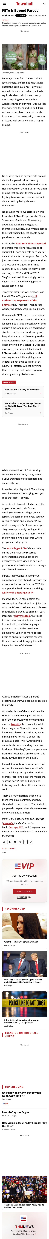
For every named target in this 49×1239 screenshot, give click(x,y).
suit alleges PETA (17, 548)
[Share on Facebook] (15, 842)
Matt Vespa (8, 985)
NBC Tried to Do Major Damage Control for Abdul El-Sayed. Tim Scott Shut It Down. (23, 981)
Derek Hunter (8, 15)
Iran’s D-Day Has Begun (15, 1112)
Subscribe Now (24, 897)
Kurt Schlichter (9, 945)
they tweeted (22, 615)
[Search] (44, 3)
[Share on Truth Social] (9, 842)
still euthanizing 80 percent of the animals (19, 300)
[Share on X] (4, 842)
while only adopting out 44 (17, 592)
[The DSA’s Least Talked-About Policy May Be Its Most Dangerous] (24, 1189)
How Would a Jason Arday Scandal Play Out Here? (24, 1124)
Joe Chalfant (8, 1026)
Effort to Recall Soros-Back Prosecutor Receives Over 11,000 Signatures (21, 1021)
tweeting (16, 724)
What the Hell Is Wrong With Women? (21, 941)
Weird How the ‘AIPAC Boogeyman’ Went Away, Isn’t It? (22, 1094)
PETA (4, 852)
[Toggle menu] (4, 3)
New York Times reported (31, 243)
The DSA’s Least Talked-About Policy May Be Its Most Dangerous (24, 1206)
